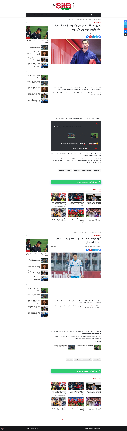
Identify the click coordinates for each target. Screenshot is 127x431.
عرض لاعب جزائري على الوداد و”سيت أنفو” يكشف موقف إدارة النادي (33, 53)
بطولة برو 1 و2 (85, 15)
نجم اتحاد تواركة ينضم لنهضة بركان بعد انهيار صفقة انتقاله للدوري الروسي (34, 65)
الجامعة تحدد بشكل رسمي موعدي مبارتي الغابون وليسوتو (94, 218)
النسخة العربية (51, 15)
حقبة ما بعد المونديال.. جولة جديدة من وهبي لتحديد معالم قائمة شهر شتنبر (59, 204)
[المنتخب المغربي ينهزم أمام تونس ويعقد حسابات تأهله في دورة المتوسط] (76, 212)
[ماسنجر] (87, 36)
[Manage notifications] (2, 429)
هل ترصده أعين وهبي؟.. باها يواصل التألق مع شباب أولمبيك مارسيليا (94, 203)
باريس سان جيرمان (86, 170)
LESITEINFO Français (41, 15)
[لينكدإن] (93, 36)
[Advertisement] (76, 75)
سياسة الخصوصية (34, 428)
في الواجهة (61, 170)
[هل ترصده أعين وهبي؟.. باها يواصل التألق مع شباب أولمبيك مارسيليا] (93, 197)
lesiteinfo (98, 33)
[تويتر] (96, 36)
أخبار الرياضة (96, 170)
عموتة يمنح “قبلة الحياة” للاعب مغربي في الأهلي (84, 134)
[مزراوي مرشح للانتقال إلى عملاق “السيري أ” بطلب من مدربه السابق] (76, 197)
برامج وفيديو (58, 15)
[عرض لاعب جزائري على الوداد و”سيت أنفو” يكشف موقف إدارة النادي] (44, 53)
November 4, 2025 (92, 148)
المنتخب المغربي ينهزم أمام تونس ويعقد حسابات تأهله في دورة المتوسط (77, 219)
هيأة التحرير (28, 428)
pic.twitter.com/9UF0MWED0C (89, 145)
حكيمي (69, 170)
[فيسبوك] (99, 36)
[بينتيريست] (90, 36)
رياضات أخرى (64, 15)
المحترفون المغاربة (72, 15)
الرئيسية (98, 19)
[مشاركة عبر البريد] (125, 34)
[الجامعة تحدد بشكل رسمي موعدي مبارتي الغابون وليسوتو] (93, 212)
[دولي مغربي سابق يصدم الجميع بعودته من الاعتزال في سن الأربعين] (58, 212)
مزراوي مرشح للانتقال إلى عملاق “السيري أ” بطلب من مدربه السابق (77, 203)
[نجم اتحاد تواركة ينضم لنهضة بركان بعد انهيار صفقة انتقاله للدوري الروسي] (44, 65)
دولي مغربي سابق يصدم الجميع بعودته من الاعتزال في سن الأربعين (59, 218)
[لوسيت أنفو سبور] (63, 6)
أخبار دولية (79, 15)
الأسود (95, 19)
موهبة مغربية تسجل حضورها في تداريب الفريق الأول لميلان (61, 134)
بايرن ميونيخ (76, 170)
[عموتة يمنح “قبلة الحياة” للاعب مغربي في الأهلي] (94, 135)
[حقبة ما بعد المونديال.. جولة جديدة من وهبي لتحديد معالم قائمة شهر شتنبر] (58, 197)
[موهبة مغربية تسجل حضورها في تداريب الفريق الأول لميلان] (71, 135)
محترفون (96, 22)
